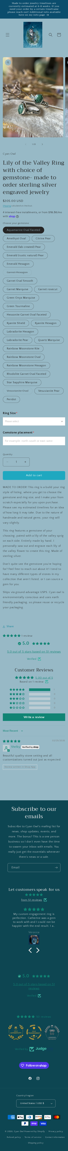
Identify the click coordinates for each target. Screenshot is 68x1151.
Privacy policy (56, 1131)
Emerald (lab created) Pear (24, 247)
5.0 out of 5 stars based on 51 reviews (34, 651)
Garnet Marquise (17, 289)
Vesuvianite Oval (19, 391)
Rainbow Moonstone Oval (24, 357)
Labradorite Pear (17, 340)
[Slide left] (26, 144)
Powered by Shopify (34, 1131)
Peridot (11, 399)
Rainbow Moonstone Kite (23, 348)
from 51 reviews (31, 900)
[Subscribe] (56, 867)
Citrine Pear (43, 238)
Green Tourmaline (18, 306)
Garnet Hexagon (19, 273)
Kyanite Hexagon (46, 323)
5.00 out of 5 (44, 677)
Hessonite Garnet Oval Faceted (27, 314)
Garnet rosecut (47, 289)
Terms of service (33, 1137)
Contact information (55, 1137)
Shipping (7, 206)
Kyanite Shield (16, 323)
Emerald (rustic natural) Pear (25, 255)
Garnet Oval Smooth (20, 280)
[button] (7, 35)
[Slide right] (42, 144)
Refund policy (14, 1137)
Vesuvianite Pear (49, 390)
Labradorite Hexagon (20, 331)
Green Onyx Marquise (21, 297)
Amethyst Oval (16, 238)
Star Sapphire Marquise (22, 382)
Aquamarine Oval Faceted (23, 230)
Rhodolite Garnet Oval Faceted (26, 374)
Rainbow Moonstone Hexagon (26, 365)
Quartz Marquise (49, 340)
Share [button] (10, 626)
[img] (12, 741)
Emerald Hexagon (18, 263)
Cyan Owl (19, 1131)
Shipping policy (36, 1143)
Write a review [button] (34, 717)
